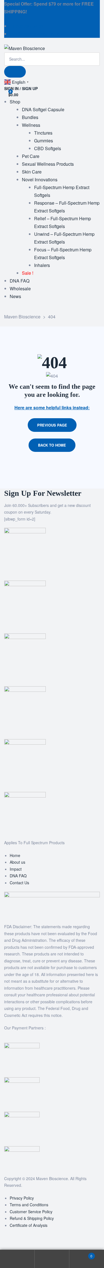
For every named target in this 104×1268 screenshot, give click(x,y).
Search (52, 1259)
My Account (17, 1259)
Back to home (52, 445)
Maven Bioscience (52, 1178)
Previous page (52, 425)
